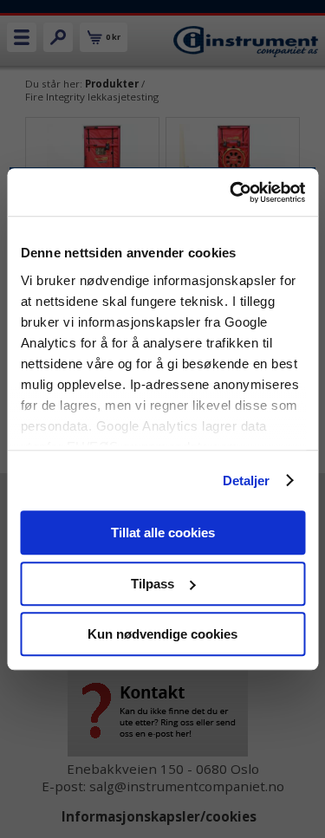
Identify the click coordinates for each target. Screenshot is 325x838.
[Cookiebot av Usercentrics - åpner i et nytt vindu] (231, 192)
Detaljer (246, 480)
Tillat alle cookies (163, 532)
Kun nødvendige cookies (162, 634)
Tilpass (152, 583)
